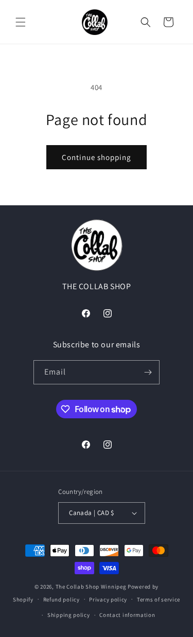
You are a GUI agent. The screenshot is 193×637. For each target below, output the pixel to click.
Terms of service (158, 599)
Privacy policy (108, 599)
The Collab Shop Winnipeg (91, 586)
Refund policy (61, 599)
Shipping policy (68, 614)
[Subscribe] (147, 372)
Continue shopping (96, 157)
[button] (20, 22)
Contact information (127, 614)
